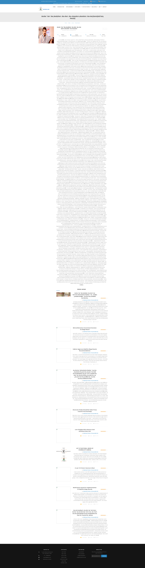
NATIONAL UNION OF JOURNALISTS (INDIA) (48, 1)
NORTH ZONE (63, 557)
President (94, 1)
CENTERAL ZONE (64, 562)
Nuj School (94, 6)
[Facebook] (80, 284)
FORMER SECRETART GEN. (81, 557)
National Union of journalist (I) (90, 300)
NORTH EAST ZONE (63, 559)
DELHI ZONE (64, 561)
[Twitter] (81, 284)
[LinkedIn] (82, 284)
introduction (60, 6)
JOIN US (86, 1)
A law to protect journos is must (85, 468)
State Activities (86, 6)
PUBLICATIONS (79, 1)
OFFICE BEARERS (81, 553)
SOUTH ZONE (63, 555)
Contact (105, 6)
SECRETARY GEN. (103, 1)
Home (54, 6)
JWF (100, 6)
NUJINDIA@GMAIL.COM (77, 35)
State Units (77, 6)
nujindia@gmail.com (47, 557)
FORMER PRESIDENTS (81, 555)
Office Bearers (69, 6)
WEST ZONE (64, 553)
